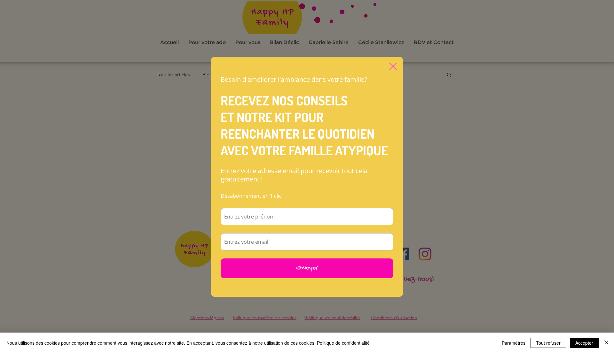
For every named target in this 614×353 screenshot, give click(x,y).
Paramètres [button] (513, 343)
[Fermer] (606, 343)
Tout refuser (548, 343)
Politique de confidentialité (343, 343)
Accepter (584, 343)
